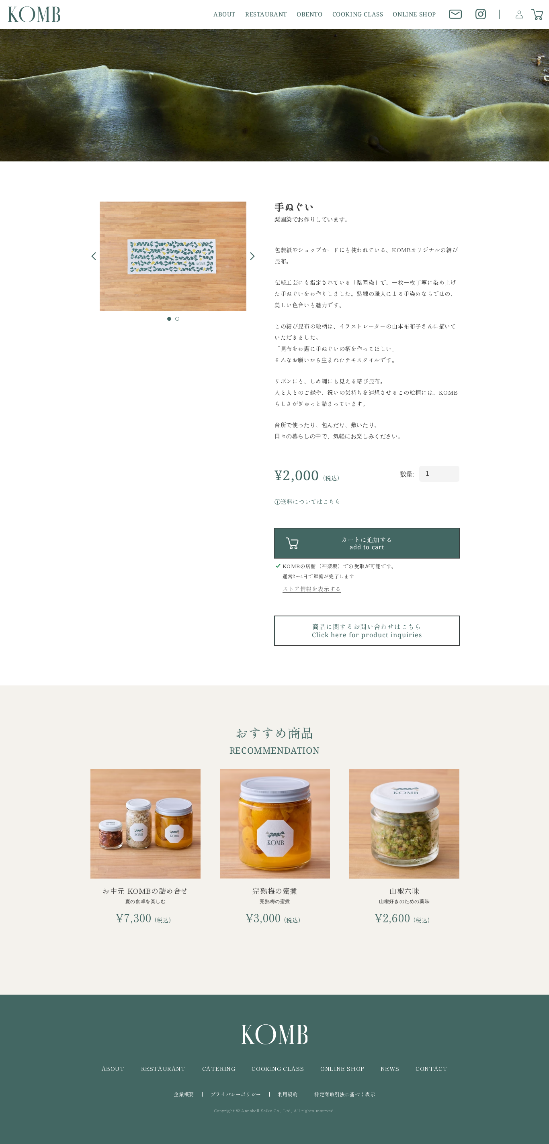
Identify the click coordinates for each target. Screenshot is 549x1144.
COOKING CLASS (278, 1068)
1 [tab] (172, 321)
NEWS (390, 1068)
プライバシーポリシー (236, 1094)
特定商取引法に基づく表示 (344, 1094)
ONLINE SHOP (342, 1068)
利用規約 (288, 1094)
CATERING (219, 1068)
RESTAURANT (163, 1068)
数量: (407, 474)
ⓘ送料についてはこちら (307, 501)
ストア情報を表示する (312, 589)
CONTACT (431, 1068)
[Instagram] (480, 14)
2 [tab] (180, 321)
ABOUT (113, 1068)
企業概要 (184, 1094)
